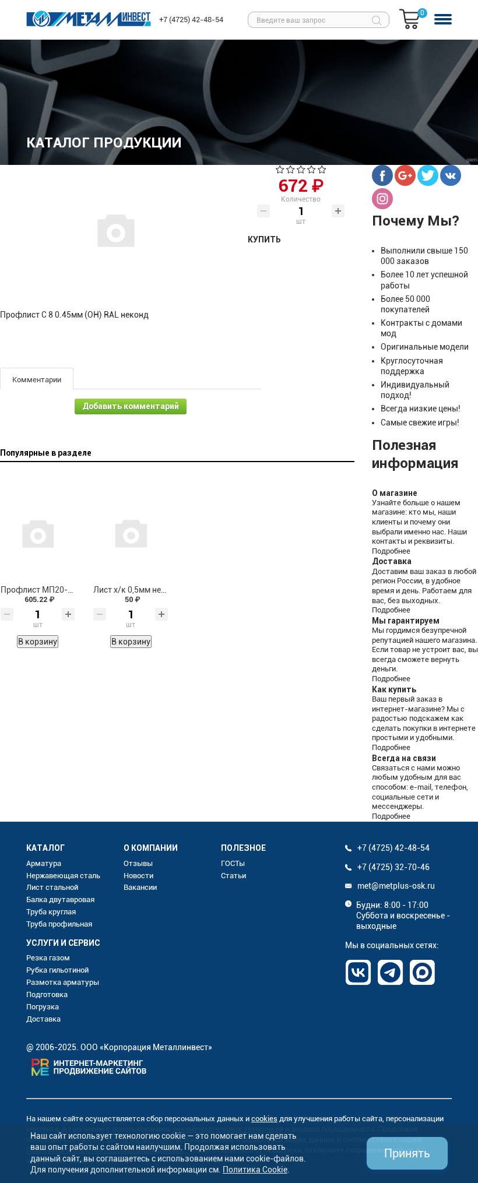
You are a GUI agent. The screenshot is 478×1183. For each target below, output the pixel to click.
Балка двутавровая (60, 899)
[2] (290, 170)
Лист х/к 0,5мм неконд (136, 589)
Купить (264, 239)
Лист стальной (52, 887)
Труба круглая (51, 911)
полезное (243, 848)
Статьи (233, 875)
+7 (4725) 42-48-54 (191, 19)
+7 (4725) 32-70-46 (393, 867)
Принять (407, 1153)
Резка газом (48, 957)
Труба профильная (59, 924)
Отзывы (138, 863)
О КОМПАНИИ (151, 848)
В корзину (37, 641)
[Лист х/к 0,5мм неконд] (130, 533)
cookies (264, 1118)
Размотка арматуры (62, 982)
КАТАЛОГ (45, 848)
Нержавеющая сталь (63, 875)
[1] (280, 170)
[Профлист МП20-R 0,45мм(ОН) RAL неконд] (38, 533)
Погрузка (42, 1006)
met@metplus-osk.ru (396, 885)
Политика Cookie (255, 1169)
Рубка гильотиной (57, 970)
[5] (322, 170)
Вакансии (140, 887)
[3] (301, 170)
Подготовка (47, 994)
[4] (311, 170)
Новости (138, 875)
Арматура (43, 863)
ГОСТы (233, 863)
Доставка (43, 1019)
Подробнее (391, 551)
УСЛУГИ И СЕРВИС (63, 943)
